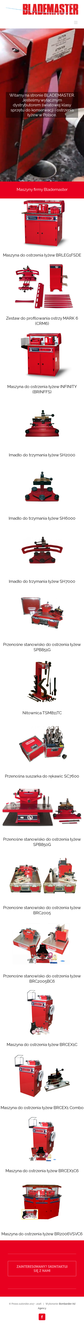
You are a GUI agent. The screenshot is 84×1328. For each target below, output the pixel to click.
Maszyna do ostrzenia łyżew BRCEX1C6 (42, 1170)
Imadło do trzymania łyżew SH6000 (42, 518)
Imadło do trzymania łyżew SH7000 (42, 581)
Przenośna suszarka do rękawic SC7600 (42, 776)
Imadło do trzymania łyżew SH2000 (42, 454)
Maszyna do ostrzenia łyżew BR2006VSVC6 (42, 1233)
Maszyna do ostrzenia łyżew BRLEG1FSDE (42, 255)
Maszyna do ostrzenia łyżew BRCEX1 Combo (42, 1107)
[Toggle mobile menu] (76, 22)
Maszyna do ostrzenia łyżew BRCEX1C (42, 1044)
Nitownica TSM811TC (42, 712)
